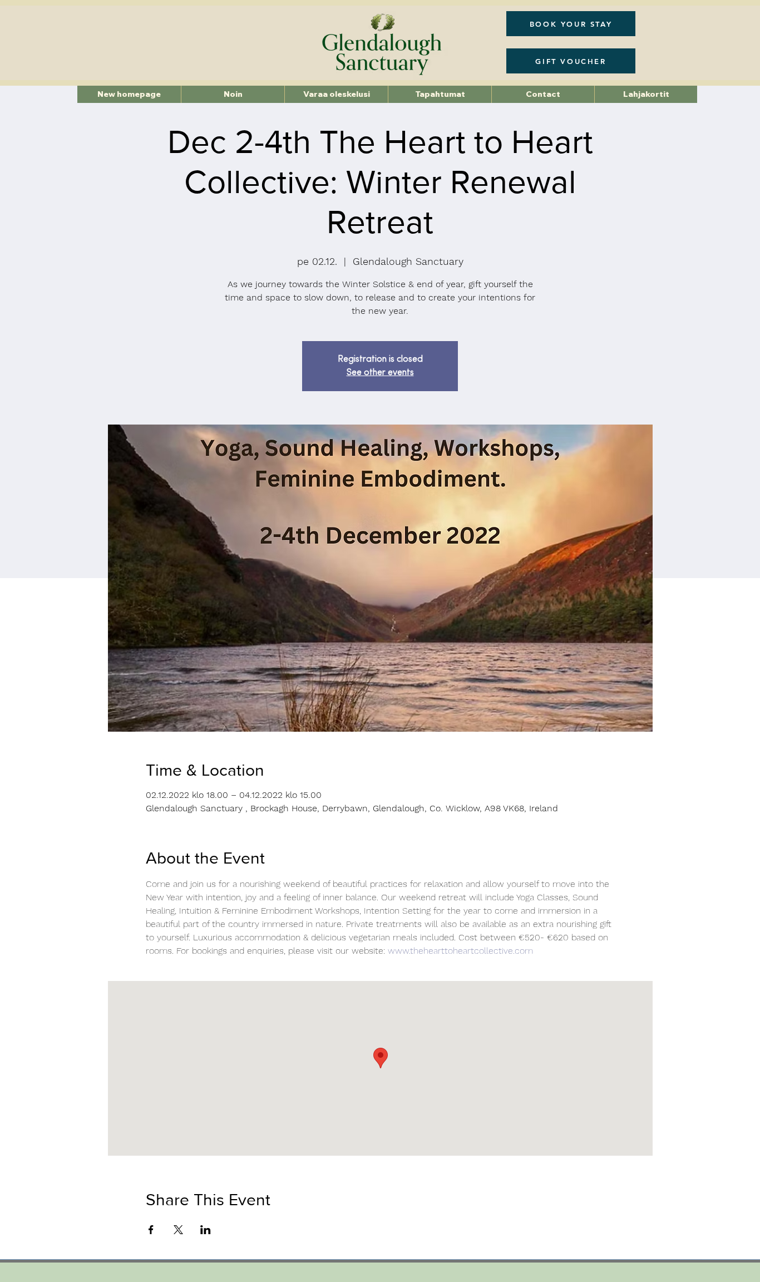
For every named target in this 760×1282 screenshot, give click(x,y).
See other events (380, 372)
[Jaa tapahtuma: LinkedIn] (205, 1229)
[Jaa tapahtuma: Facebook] (151, 1229)
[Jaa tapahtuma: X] (178, 1229)
